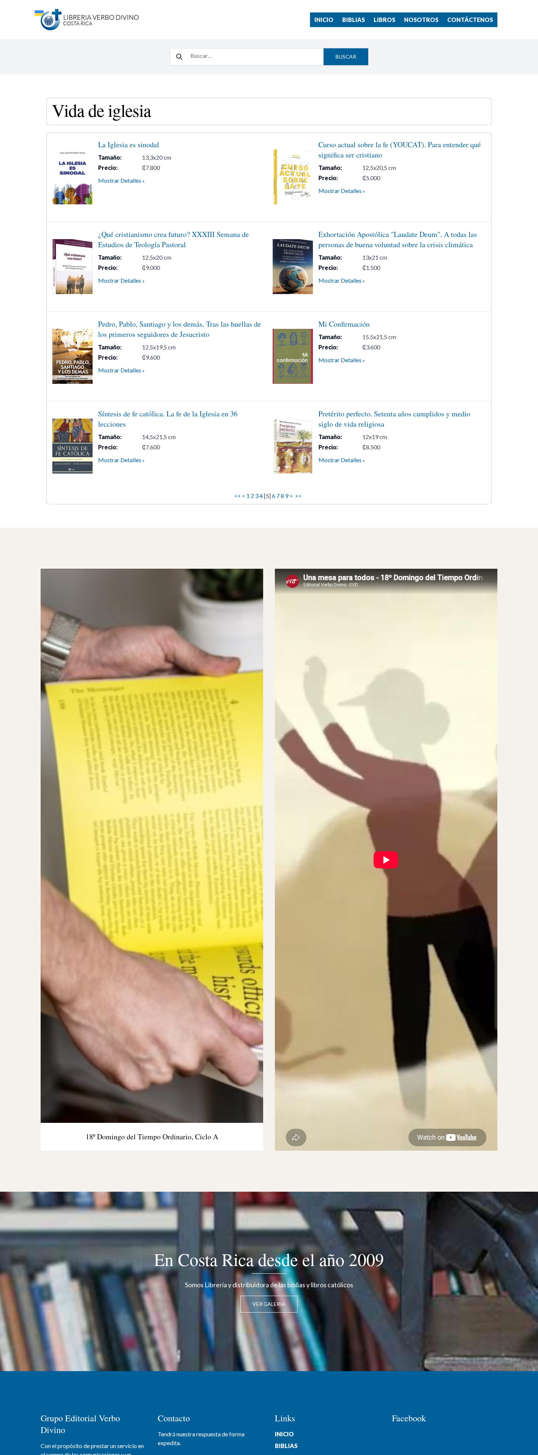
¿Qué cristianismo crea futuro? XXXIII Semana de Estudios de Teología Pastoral (173, 239)
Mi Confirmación (344, 324)
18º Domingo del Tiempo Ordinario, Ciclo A (152, 1137)
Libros (384, 19)
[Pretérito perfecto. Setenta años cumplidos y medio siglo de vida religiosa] (293, 446)
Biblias (353, 19)
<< (237, 495)
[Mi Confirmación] (293, 356)
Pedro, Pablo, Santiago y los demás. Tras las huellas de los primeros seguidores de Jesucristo (179, 329)
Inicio (323, 19)
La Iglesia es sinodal (128, 144)
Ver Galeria (269, 1304)
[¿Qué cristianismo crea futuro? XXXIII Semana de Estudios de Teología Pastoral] (72, 266)
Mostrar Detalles (119, 180)
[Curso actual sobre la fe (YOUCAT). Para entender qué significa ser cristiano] (293, 176)
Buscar (346, 56)
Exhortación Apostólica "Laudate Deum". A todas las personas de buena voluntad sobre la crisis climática (397, 239)
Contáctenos (470, 19)
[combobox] (255, 55)
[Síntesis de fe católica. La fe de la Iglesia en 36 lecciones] (72, 446)
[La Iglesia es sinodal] (72, 176)
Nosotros (421, 19)
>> (299, 495)
